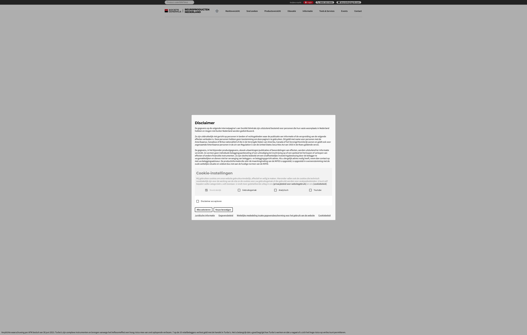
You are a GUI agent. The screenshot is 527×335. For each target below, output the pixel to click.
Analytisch (283, 190)
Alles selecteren (204, 209)
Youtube (318, 190)
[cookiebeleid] (320, 183)
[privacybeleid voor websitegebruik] (289, 183)
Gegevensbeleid (225, 215)
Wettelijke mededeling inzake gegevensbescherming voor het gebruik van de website (276, 215)
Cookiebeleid (324, 215)
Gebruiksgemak (249, 190)
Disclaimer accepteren (211, 201)
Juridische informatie (205, 215)
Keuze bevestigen (223, 209)
